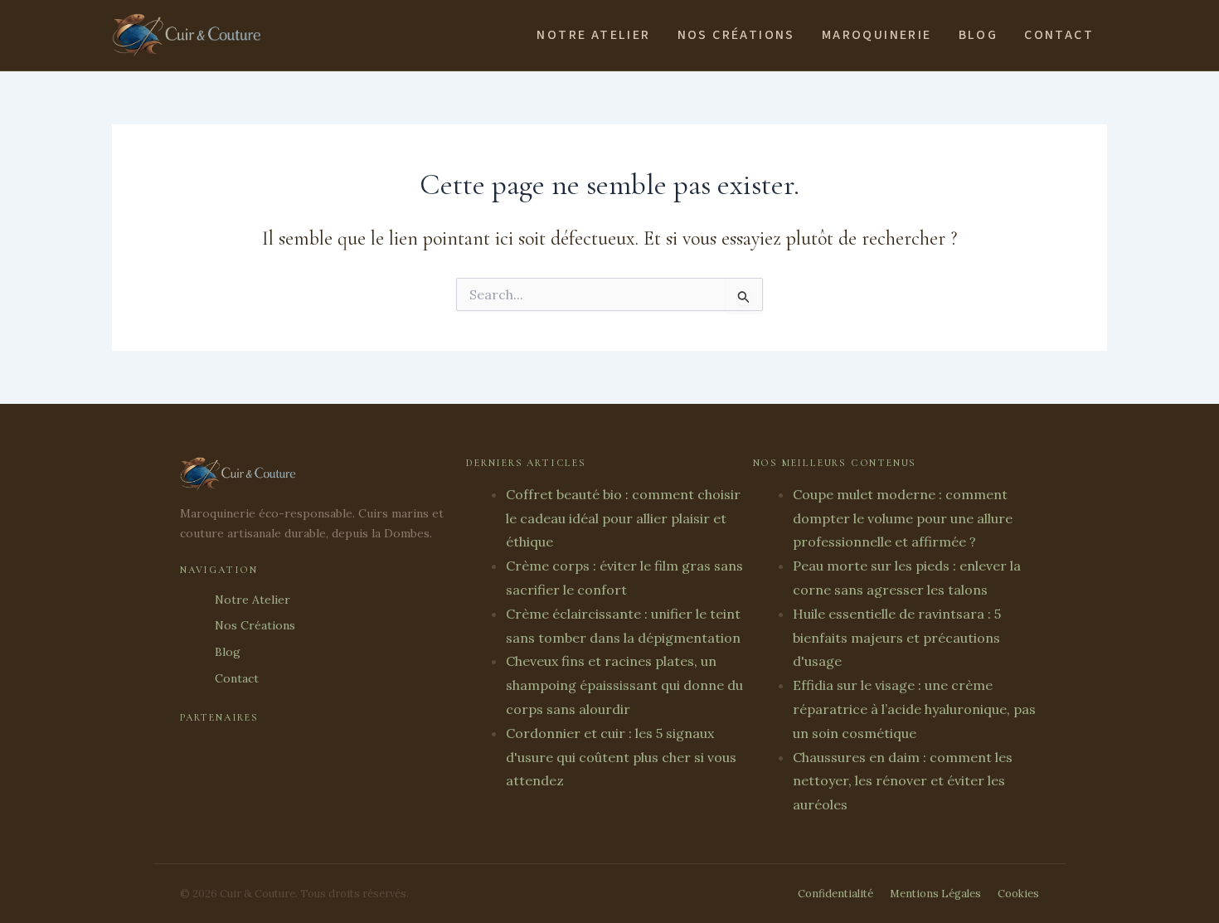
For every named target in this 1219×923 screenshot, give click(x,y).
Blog (978, 35)
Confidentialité (835, 894)
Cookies (1018, 894)
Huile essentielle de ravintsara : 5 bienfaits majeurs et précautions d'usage (897, 637)
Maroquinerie (877, 35)
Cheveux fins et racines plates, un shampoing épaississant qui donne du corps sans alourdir (624, 685)
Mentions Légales (935, 894)
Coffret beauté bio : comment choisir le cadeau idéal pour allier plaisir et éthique (623, 518)
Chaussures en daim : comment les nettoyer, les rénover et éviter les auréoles (903, 781)
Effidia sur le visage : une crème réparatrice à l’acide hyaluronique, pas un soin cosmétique (914, 709)
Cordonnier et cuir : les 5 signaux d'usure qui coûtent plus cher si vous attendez (621, 757)
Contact (1059, 35)
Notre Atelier (593, 35)
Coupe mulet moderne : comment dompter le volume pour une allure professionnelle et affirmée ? (903, 518)
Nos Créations (736, 35)
